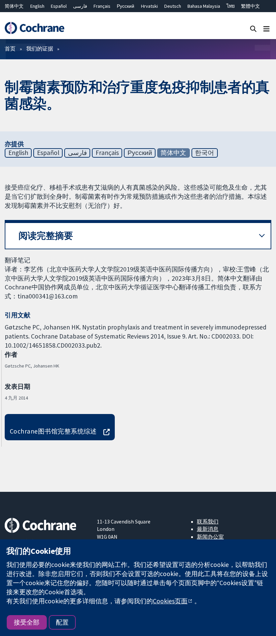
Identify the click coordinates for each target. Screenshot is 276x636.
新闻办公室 (210, 536)
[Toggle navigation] (266, 28)
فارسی (80, 6)
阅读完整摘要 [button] (46, 235)
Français (102, 6)
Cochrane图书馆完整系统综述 (53, 431)
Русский (125, 6)
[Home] (34, 28)
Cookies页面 (170, 601)
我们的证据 (39, 48)
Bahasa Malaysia (203, 6)
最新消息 (207, 529)
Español (59, 6)
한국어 (204, 153)
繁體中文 (250, 6)
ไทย (231, 6)
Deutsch (172, 6)
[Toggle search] (253, 28)
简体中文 (14, 6)
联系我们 (207, 521)
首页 (10, 48)
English (37, 6)
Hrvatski (149, 6)
